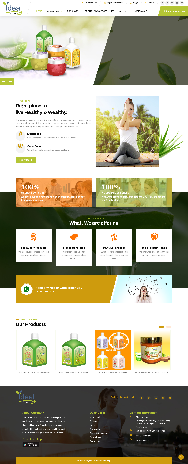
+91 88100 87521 (44, 291)
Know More (124, 60)
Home (39, 11)
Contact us (95, 441)
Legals (93, 425)
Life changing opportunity (98, 11)
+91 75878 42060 (160, 431)
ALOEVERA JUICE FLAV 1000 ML (74, 373)
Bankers (93, 421)
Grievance (141, 11)
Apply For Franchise (115, 3)
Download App (91, 3)
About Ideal (95, 417)
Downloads (95, 429)
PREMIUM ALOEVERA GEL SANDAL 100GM (114, 373)
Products (72, 11)
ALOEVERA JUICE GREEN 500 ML (35, 373)
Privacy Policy (96, 437)
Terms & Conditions (98, 433)
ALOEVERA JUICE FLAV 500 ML (153, 373)
